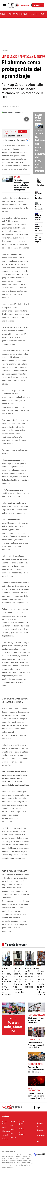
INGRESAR (25, 5)
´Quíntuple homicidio (33, 963)
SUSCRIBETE (38, 5)
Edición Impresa (21, 1133)
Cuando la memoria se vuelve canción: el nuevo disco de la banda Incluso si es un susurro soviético (36, 1098)
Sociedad (5, 1135)
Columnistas (6, 1131)
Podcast (21, 1129)
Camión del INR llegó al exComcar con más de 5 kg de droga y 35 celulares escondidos (18, 980)
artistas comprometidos (34, 1089)
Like (11, 1133)
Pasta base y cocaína (21, 963)
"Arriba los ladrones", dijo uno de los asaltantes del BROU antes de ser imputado (21, 185)
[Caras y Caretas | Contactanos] (43, 1107)
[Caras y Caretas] (12, 1109)
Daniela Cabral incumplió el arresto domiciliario (39, 209)
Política (4, 1127)
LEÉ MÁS (17, 177)
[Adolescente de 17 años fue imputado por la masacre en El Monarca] (29, 966)
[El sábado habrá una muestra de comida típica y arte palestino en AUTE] (41, 966)
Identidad (41, 963)
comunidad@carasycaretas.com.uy (17, 1160)
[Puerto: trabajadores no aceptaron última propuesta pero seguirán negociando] (13, 1009)
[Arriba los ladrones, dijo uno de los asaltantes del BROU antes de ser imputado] (7, 180)
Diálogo (13, 1018)
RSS (38, 1141)
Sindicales (13, 14)
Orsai (32, 14)
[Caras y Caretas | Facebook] (17, 5)
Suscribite (22, 131)
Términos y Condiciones (8, 1151)
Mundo (24, 14)
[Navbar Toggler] (6, 5)
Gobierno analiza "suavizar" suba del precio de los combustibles (36, 1046)
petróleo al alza (34, 1039)
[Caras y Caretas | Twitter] (38, 1107)
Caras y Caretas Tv (21, 1123)
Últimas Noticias (4, 1122)
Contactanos (41, 1136)
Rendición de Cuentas (35, 1064)
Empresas (13, 1137)
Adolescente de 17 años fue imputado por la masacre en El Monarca (31, 977)
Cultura (41, 14)
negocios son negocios (36, 1014)
